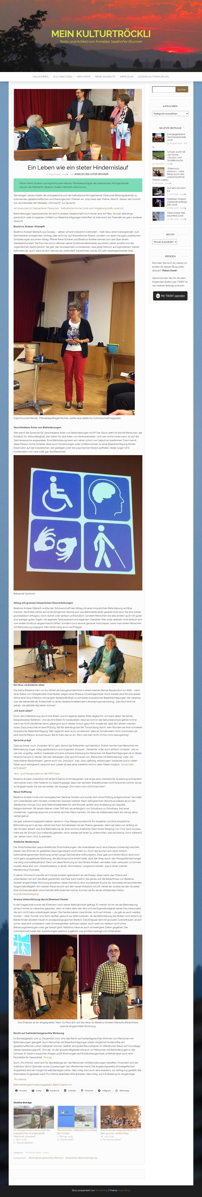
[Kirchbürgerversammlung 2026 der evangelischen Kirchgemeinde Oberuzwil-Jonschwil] (34, 1117)
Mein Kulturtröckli (101, 33)
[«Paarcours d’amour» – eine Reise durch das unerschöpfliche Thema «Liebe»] (158, 171)
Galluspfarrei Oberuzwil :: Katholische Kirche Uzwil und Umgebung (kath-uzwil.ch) (78, 208)
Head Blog (124, 1190)
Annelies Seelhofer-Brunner (91, 174)
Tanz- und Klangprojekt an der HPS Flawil (37, 773)
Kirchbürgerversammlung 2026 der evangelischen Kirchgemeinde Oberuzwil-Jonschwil (32, 1133)
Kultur (45, 1152)
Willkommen (40, 76)
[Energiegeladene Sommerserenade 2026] (158, 137)
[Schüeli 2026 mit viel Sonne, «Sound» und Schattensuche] (158, 155)
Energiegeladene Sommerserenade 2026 (176, 137)
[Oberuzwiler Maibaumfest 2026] (158, 216)
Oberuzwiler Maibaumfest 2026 (176, 214)
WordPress (101, 1190)
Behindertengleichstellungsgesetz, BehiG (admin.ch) (43, 1084)
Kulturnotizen (62, 76)
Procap (47, 1057)
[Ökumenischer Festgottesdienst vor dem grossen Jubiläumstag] (121, 1117)
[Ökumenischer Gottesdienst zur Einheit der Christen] (77, 1117)
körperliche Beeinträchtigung (81, 1157)
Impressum (126, 76)
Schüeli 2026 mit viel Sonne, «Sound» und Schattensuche (176, 156)
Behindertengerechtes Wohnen (46, 1157)
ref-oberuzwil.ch (23, 208)
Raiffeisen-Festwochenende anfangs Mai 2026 (177, 202)
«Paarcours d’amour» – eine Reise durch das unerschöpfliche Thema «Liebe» (168, 174)
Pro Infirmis (20, 1079)
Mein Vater (83, 76)
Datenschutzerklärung (153, 76)
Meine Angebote (105, 76)
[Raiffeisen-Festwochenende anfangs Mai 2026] (158, 202)
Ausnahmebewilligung (26, 894)
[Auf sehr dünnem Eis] (158, 191)
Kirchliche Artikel (33, 1152)
